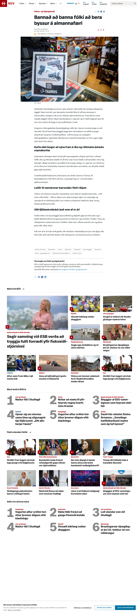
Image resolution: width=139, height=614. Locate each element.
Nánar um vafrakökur (14, 610)
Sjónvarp (42, 3)
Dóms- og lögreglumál (44, 12)
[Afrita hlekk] (95, 11)
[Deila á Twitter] (101, 11)
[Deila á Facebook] (98, 11)
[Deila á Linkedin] (104, 11)
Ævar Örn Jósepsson (41, 29)
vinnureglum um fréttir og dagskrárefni (72, 269)
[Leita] (135, 3)
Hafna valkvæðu (104, 607)
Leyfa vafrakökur (125, 607)
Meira (52, 3)
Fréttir (21, 3)
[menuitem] (25, 3)
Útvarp (31, 3)
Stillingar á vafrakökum (82, 607)
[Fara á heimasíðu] (9, 3)
